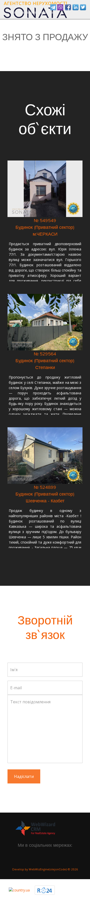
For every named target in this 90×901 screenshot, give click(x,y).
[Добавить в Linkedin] (75, 7)
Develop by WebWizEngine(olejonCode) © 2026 (45, 869)
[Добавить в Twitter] (83, 7)
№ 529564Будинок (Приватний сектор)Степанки (45, 360)
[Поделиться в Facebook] (68, 7)
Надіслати (24, 776)
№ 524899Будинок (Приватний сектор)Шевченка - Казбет (45, 494)
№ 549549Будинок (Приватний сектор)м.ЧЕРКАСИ (45, 227)
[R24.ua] (45, 889)
